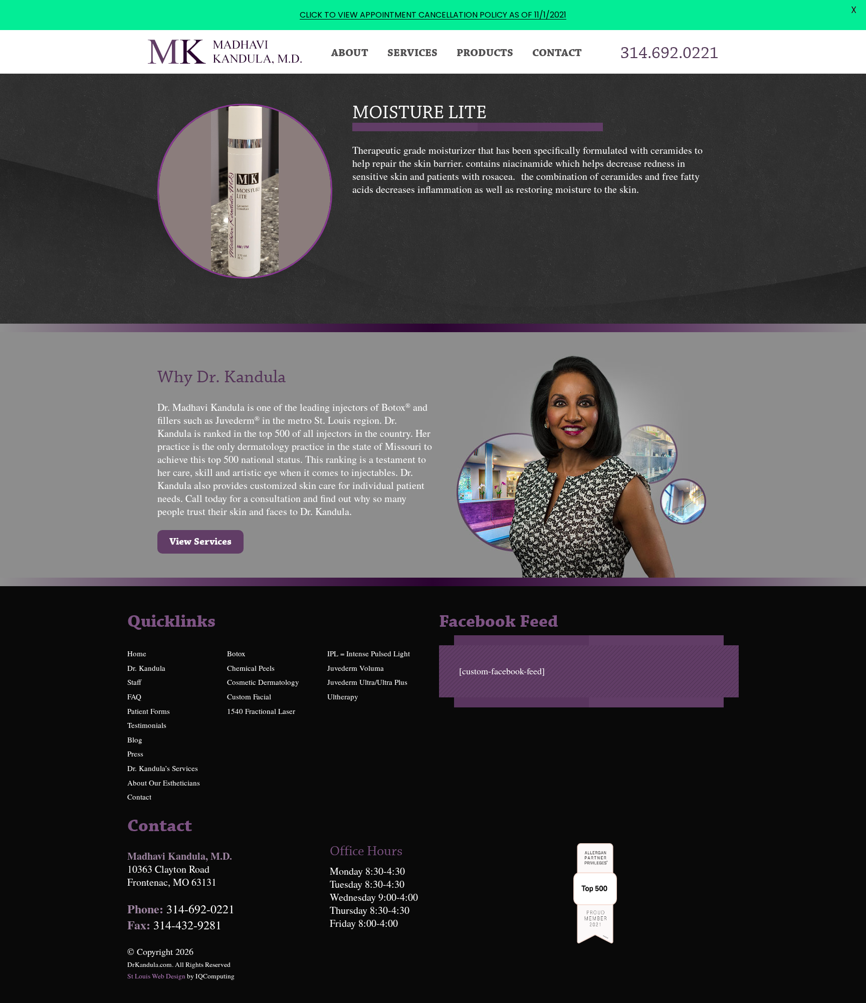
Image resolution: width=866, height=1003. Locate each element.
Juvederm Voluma (355, 668)
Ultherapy (342, 696)
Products (485, 53)
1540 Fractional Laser (261, 711)
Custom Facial (249, 696)
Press (135, 753)
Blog (134, 739)
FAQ (134, 696)
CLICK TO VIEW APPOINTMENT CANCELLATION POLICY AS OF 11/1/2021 (433, 15)
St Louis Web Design (156, 975)
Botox (236, 653)
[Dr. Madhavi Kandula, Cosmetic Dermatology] (225, 54)
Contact (557, 53)
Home (136, 653)
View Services (200, 542)
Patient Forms (148, 711)
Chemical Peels (251, 668)
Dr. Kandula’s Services (162, 768)
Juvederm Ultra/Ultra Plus (367, 682)
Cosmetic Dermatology (263, 682)
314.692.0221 (669, 54)
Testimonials (146, 725)
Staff (134, 682)
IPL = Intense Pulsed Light (368, 653)
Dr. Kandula (146, 668)
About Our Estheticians (163, 783)
